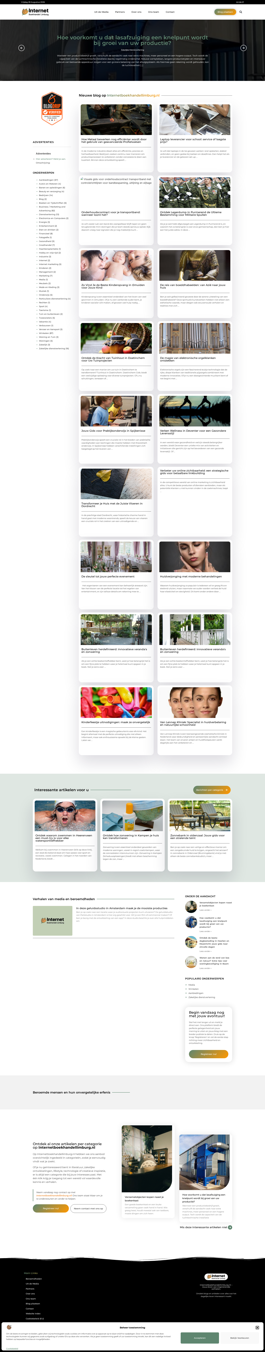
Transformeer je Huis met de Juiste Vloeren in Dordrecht (112, 505)
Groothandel (45, 245)
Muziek (42, 291)
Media (42, 279)
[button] (257, 1327)
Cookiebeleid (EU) (35, 1319)
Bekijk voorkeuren (239, 1338)
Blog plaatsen (33, 1304)
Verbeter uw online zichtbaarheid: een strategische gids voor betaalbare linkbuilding (194, 472)
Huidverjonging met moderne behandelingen (191, 576)
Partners (120, 12)
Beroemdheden (34, 1279)
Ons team (153, 12)
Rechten (43, 302)
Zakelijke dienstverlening (96, 167)
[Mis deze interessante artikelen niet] (230, 1227)
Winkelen (167, 237)
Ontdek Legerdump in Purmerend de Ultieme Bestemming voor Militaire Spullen (190, 213)
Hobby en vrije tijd (48, 252)
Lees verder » (205, 910)
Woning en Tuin (47, 337)
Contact (170, 12)
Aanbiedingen (169, 313)
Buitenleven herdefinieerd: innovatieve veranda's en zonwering (114, 650)
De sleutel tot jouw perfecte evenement (107, 576)
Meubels (43, 283)
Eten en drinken (47, 229)
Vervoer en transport (49, 329)
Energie (43, 222)
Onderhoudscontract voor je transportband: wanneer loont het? (110, 213)
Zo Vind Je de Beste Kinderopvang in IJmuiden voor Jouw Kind (113, 286)
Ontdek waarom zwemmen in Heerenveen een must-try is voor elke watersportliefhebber (63, 838)
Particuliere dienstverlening (53, 298)
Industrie (43, 256)
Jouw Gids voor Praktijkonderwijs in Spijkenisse (113, 430)
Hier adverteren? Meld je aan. (51, 159)
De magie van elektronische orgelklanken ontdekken (188, 359)
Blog (165, 164)
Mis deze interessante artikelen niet (203, 1227)
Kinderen (43, 268)
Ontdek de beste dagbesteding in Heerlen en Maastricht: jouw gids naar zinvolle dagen (132, 42)
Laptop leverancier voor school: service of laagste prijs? (193, 140)
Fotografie (44, 237)
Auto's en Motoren (48, 184)
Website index (33, 1313)
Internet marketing (172, 499)
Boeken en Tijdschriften (51, 203)
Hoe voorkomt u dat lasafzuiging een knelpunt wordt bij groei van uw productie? (203, 1198)
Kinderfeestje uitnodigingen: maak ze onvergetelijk (115, 722)
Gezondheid (45, 241)
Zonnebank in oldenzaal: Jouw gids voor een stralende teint (197, 837)
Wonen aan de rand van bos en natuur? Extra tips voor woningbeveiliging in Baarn (214, 960)
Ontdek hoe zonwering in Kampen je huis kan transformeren (131, 837)
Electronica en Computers (52, 218)
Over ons (136, 12)
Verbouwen (45, 325)
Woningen (132, 51)
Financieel (44, 233)
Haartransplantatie (48, 249)
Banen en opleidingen (50, 187)
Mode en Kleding (47, 287)
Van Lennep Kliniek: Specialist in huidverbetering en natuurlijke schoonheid (193, 723)
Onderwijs (44, 295)
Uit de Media (101, 12)
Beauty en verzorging (173, 750)
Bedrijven (44, 195)
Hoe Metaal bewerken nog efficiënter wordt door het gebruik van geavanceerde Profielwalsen (114, 140)
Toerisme (43, 310)
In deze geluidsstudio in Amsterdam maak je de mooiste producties (121, 908)
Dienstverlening (47, 214)
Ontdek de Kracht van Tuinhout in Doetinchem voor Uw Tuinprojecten (113, 359)
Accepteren (200, 1338)
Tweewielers (45, 318)
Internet (43, 260)
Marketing (44, 275)
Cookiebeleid (12, 1348)
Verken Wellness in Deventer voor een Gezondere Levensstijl (193, 432)
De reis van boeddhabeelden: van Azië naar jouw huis (192, 286)
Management (46, 272)
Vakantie (43, 321)
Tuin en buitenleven (93, 674)
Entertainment (46, 226)
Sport (41, 306)
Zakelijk (43, 344)
